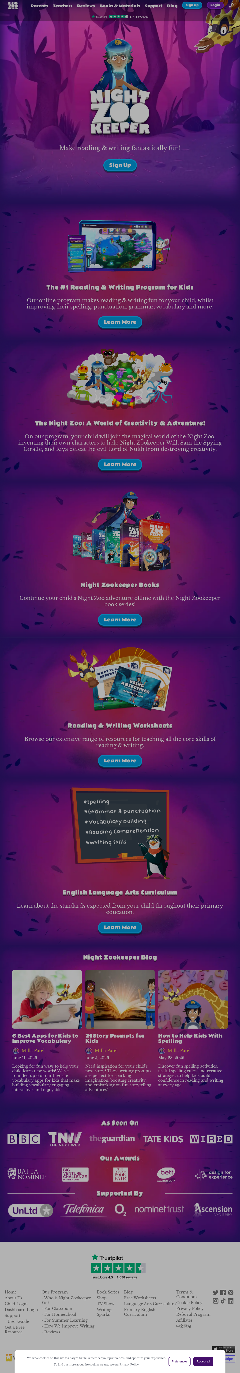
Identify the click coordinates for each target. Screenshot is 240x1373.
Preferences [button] (179, 1361)
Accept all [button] (203, 1361)
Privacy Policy (129, 1364)
